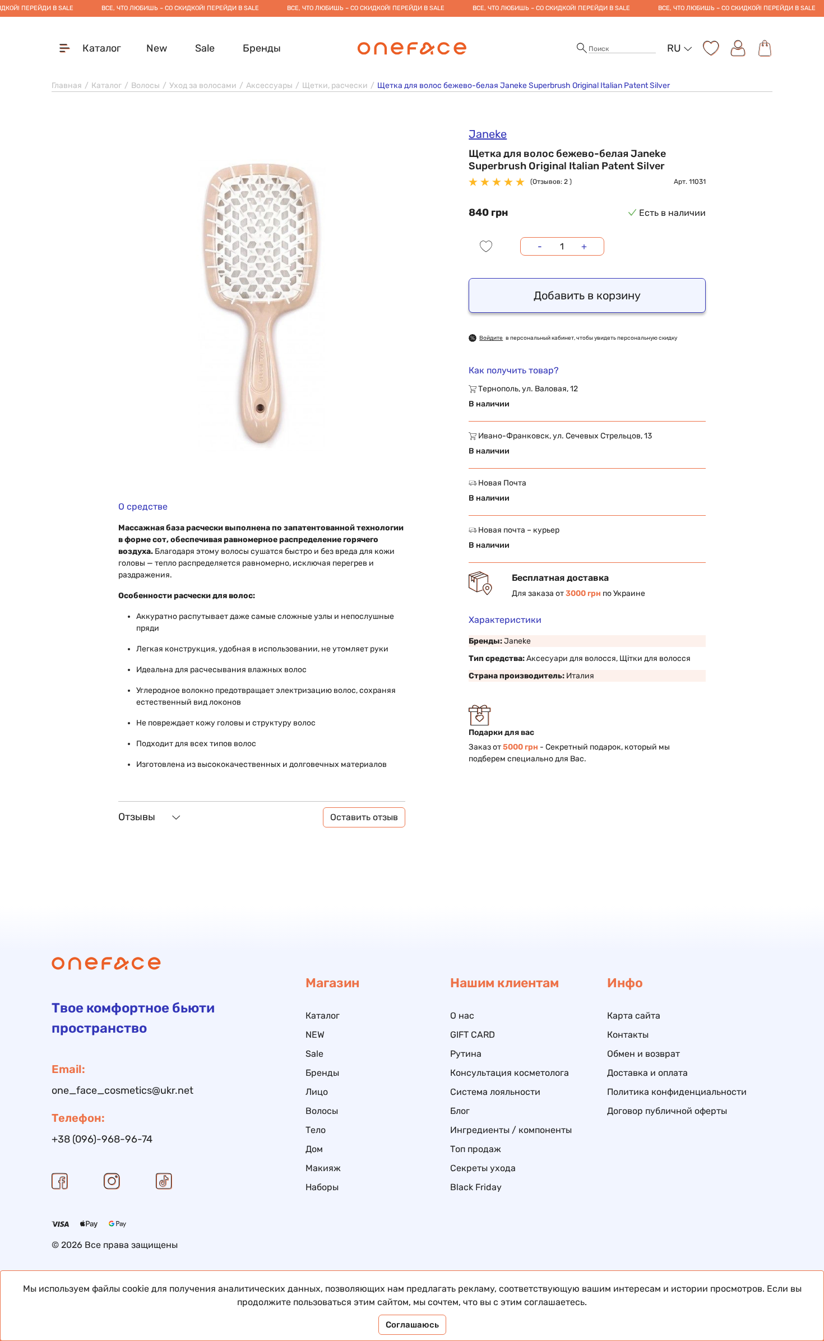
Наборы (322, 1187)
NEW (315, 1034)
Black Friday (476, 1187)
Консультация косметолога (509, 1072)
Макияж (323, 1168)
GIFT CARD (472, 1034)
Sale (205, 48)
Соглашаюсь (412, 1325)
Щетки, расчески (335, 85)
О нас (462, 1015)
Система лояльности (495, 1091)
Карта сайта (633, 1015)
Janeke (488, 134)
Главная (67, 85)
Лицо (316, 1091)
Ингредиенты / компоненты (511, 1130)
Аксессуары (269, 85)
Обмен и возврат (643, 1053)
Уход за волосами (203, 85)
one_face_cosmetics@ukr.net (122, 1090)
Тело (315, 1130)
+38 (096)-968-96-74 (102, 1139)
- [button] (540, 246)
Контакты (628, 1034)
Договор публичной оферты (667, 1111)
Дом (314, 1149)
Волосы (145, 85)
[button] (582, 48)
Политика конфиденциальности (677, 1091)
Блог (460, 1111)
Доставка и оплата (647, 1072)
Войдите (491, 338)
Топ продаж (475, 1149)
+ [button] (584, 246)
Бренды (262, 48)
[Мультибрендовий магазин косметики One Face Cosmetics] (412, 48)
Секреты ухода (483, 1168)
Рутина (466, 1053)
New (156, 48)
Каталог (106, 85)
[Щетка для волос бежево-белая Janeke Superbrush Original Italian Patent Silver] (261, 306)
